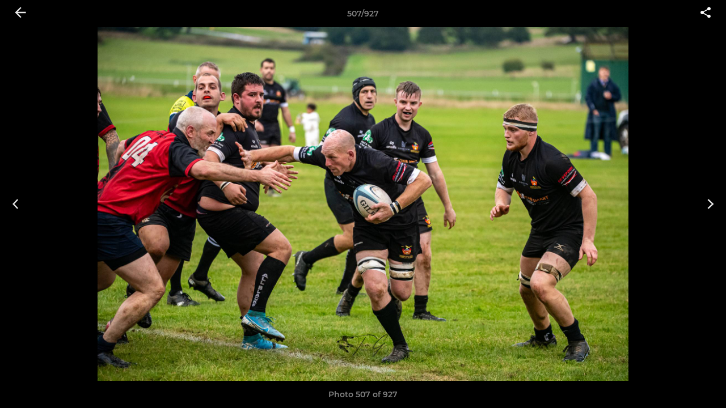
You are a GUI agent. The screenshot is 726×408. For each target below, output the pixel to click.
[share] (705, 14)
